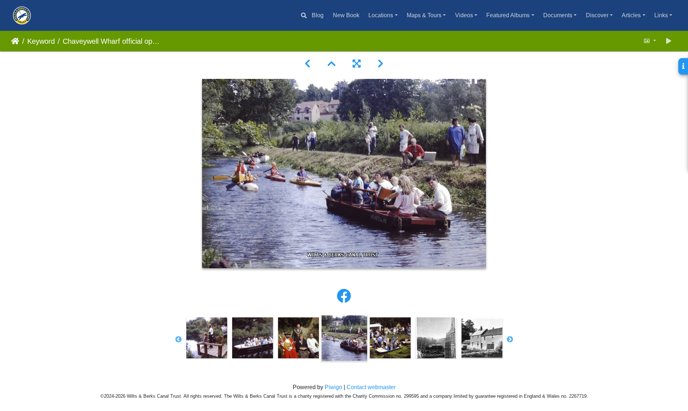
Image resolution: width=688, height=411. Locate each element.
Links (661, 15)
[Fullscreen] (356, 64)
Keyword (41, 41)
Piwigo (333, 387)
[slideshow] (668, 41)
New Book (346, 15)
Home (15, 41)
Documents (557, 15)
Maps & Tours (424, 15)
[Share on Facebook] (344, 296)
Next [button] (509, 339)
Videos (464, 15)
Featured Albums (508, 15)
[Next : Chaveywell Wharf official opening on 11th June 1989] (380, 64)
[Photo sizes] (650, 41)
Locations (380, 15)
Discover (597, 15)
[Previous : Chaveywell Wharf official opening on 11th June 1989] (307, 64)
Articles (631, 15)
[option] (207, 337)
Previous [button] (178, 339)
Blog (318, 15)
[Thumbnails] (331, 64)
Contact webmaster (371, 387)
